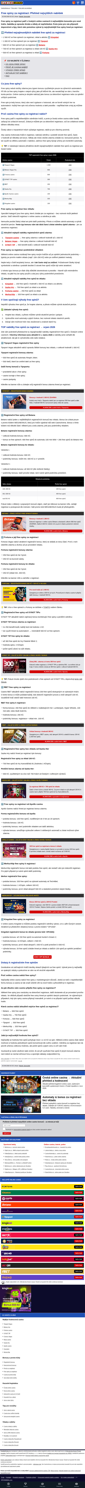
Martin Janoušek (24, 16)
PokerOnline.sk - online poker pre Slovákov (57, 1172)
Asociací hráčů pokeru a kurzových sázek (37, 1455)
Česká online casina (9, 1388)
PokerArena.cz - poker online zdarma (55, 1156)
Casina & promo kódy (10, 1374)
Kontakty (8, 1477)
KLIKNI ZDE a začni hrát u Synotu (56, 672)
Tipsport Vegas (8, 1324)
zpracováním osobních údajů (22, 1129)
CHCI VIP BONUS (41, 957)
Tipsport (44, 41)
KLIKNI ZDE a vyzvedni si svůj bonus (56, 797)
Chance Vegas (8, 1336)
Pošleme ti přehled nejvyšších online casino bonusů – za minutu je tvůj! (31, 1122)
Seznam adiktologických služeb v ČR (39, 1470)
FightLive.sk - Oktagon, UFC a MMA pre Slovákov (18, 1169)
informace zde (37, 1464)
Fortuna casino (12, 291)
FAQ (7, 76)
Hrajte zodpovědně (5, 1058)
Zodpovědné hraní (10, 1455)
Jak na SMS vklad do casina (12, 1432)
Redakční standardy (18, 1477)
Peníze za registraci (9, 1368)
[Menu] (82, 2)
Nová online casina (9, 1391)
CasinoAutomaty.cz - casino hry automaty (56, 1153)
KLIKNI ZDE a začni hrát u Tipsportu (56, 407)
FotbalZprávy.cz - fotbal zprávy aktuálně (16, 1153)
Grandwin (6, 1349)
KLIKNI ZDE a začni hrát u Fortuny (56, 600)
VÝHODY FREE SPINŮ (15, 70)
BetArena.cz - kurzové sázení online (15, 1147)
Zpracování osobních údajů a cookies (48, 1477)
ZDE (70, 165)
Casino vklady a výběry (10, 1426)
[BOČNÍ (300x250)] (15, 1311)
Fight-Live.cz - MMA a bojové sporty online (17, 1150)
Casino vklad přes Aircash (11, 1445)
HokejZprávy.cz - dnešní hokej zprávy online (17, 1156)
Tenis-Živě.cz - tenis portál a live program (16, 1160)
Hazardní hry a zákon (10, 1397)
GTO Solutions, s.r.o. (6, 1480)
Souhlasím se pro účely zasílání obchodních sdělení (29, 1129)
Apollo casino (8, 1346)
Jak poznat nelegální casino (12, 1416)
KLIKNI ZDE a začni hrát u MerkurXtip (56, 912)
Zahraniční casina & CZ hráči (12, 1394)
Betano (42, 45)
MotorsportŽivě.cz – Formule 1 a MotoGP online (18, 1163)
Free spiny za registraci (10, 1371)
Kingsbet (55, 37)
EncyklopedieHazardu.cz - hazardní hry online (58, 1147)
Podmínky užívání (31, 1477)
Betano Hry (7, 1327)
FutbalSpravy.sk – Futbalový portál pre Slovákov (18, 1172)
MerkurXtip (10, 294)
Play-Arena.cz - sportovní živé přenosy (56, 1166)
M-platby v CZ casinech (10, 1436)
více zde (20, 1060)
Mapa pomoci (54, 1470)
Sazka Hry (53, 49)
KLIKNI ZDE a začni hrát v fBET (56, 741)
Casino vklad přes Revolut (11, 1442)
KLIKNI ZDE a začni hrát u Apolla (55, 856)
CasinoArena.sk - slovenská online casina (57, 1169)
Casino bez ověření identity (11, 1413)
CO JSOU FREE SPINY (16, 64)
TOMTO (46, 607)
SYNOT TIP (10, 245)
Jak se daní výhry (9, 1400)
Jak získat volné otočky (10, 1378)
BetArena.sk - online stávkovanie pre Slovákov (18, 1166)
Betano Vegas (11, 241)
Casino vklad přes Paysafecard (12, 1439)
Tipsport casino (12, 238)
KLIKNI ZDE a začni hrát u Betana (56, 531)
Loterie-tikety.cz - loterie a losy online (55, 1150)
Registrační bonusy (9, 1362)
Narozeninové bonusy (10, 1365)
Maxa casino (7, 1339)
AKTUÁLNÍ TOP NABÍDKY (17, 73)
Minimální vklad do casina (11, 1429)
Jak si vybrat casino (9, 1410)
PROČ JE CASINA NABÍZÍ (17, 67)
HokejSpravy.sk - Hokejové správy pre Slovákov (58, 1163)
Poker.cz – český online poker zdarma (55, 1160)
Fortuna (45, 53)
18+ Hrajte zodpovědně (67, 1477)
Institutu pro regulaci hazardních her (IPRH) (59, 1453)
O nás (2, 1477)
